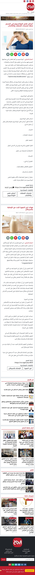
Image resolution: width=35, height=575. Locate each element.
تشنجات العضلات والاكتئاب (26, 194)
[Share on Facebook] (27, 54)
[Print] (8, 54)
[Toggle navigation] (24, 1)
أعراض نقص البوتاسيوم (11, 194)
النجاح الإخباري (30, 7)
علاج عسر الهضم (28, 556)
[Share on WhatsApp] (11, 54)
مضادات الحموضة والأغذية (13, 556)
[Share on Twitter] (19, 54)
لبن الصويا (28, 368)
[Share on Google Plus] (23, 54)
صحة (28, 12)
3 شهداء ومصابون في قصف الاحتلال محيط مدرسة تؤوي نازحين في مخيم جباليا (13, 570)
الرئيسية (32, 12)
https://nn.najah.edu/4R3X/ (23, 363)
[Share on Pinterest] (15, 54)
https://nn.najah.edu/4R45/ (23, 187)
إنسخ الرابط (9, 187)
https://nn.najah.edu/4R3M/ (23, 550)
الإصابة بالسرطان (15, 368)
